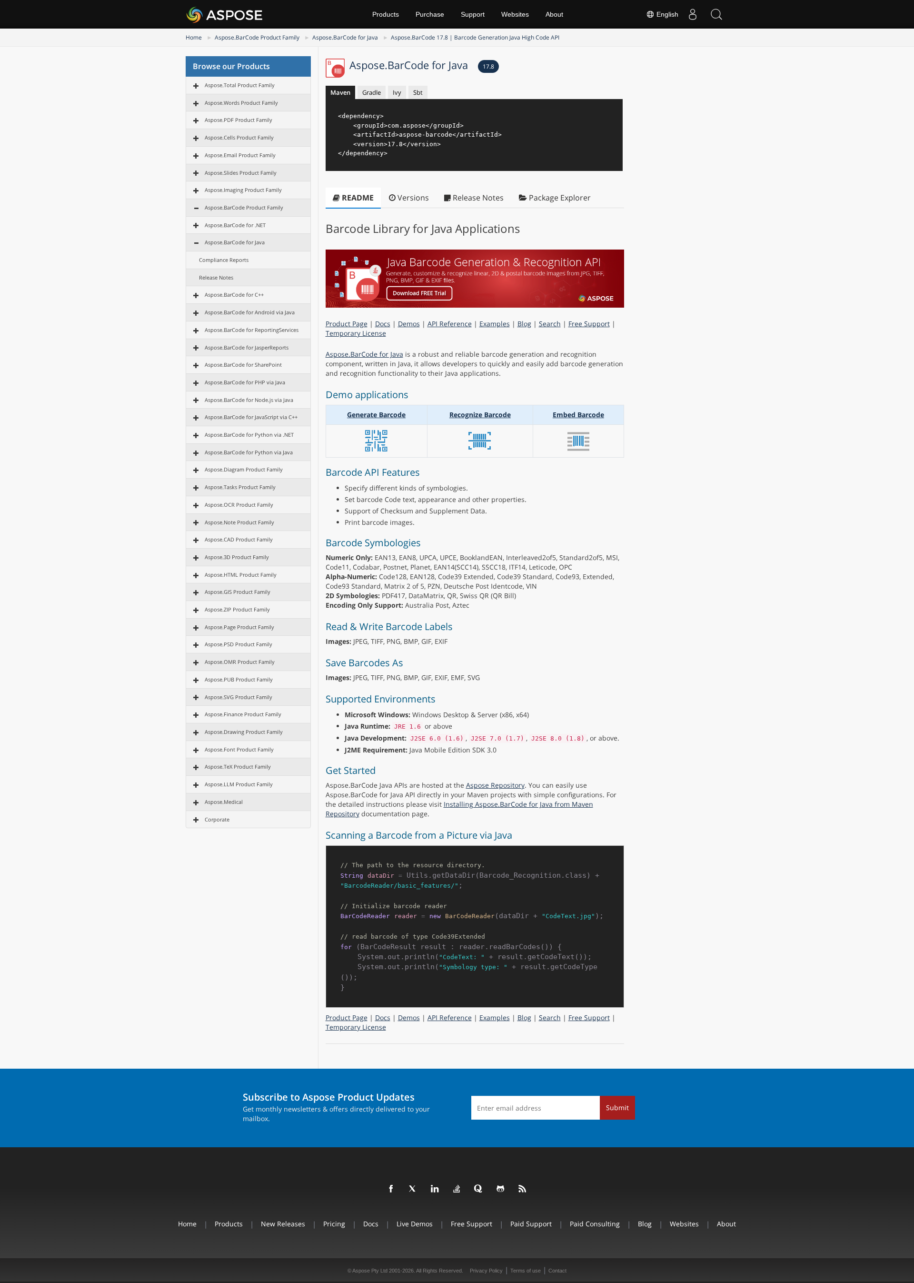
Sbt (418, 92)
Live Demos (415, 1223)
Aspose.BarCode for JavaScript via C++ (251, 417)
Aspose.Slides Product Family (241, 172)
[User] (693, 14)
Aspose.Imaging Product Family (243, 189)
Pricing (334, 1223)
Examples (494, 323)
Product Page (347, 323)
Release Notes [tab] (477, 197)
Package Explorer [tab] (559, 197)
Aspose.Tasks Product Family (240, 487)
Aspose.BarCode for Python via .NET (249, 434)
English (666, 14)
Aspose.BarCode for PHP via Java (245, 382)
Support (473, 14)
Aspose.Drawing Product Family (244, 731)
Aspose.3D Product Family (237, 557)
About (554, 14)
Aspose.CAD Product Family (239, 539)
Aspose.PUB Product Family (239, 679)
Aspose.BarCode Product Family (257, 37)
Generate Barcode (376, 414)
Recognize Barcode (480, 414)
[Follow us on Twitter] (413, 1189)
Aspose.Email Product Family (240, 155)
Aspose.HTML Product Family (241, 574)
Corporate (217, 819)
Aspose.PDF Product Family (238, 119)
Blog (524, 323)
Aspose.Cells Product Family (239, 137)
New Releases (283, 1223)
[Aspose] (225, 14)
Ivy (397, 92)
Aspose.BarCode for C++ (234, 294)
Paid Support (531, 1223)
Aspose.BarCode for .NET (235, 225)
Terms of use (525, 1270)
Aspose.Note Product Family (239, 522)
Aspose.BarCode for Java (345, 37)
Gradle (371, 92)
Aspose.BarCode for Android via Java (250, 312)
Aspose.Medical (224, 801)
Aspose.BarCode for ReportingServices (251, 329)
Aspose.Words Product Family (241, 102)
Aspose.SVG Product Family (238, 697)
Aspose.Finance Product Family (243, 714)
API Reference (449, 323)
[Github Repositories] (501, 1189)
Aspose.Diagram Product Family (244, 469)
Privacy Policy (486, 1270)
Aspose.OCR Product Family (239, 504)
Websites (515, 14)
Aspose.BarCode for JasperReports (246, 347)
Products (385, 14)
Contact (557, 1270)
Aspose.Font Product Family (239, 749)
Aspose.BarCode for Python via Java (249, 452)
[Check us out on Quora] (479, 1189)
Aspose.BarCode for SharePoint (243, 364)
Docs (382, 323)
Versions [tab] (412, 197)
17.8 (488, 66)
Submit (617, 1107)
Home (194, 37)
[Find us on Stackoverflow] (457, 1189)
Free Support (589, 323)
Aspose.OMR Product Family (240, 661)
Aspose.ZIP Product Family (237, 609)
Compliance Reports (223, 259)
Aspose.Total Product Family (240, 85)
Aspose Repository (495, 785)
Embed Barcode (578, 414)
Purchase (430, 14)
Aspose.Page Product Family (239, 627)
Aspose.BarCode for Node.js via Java (249, 399)
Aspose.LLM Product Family (239, 784)
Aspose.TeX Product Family (238, 766)
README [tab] (357, 197)
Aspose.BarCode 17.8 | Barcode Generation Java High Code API (475, 37)
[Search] (716, 14)
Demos (409, 323)
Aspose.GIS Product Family (237, 591)
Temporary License (356, 333)
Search (550, 323)
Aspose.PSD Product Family (238, 644)
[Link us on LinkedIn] (435, 1189)
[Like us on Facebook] (391, 1189)
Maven (340, 92)
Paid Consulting (595, 1223)
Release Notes (216, 277)
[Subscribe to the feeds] (523, 1189)
